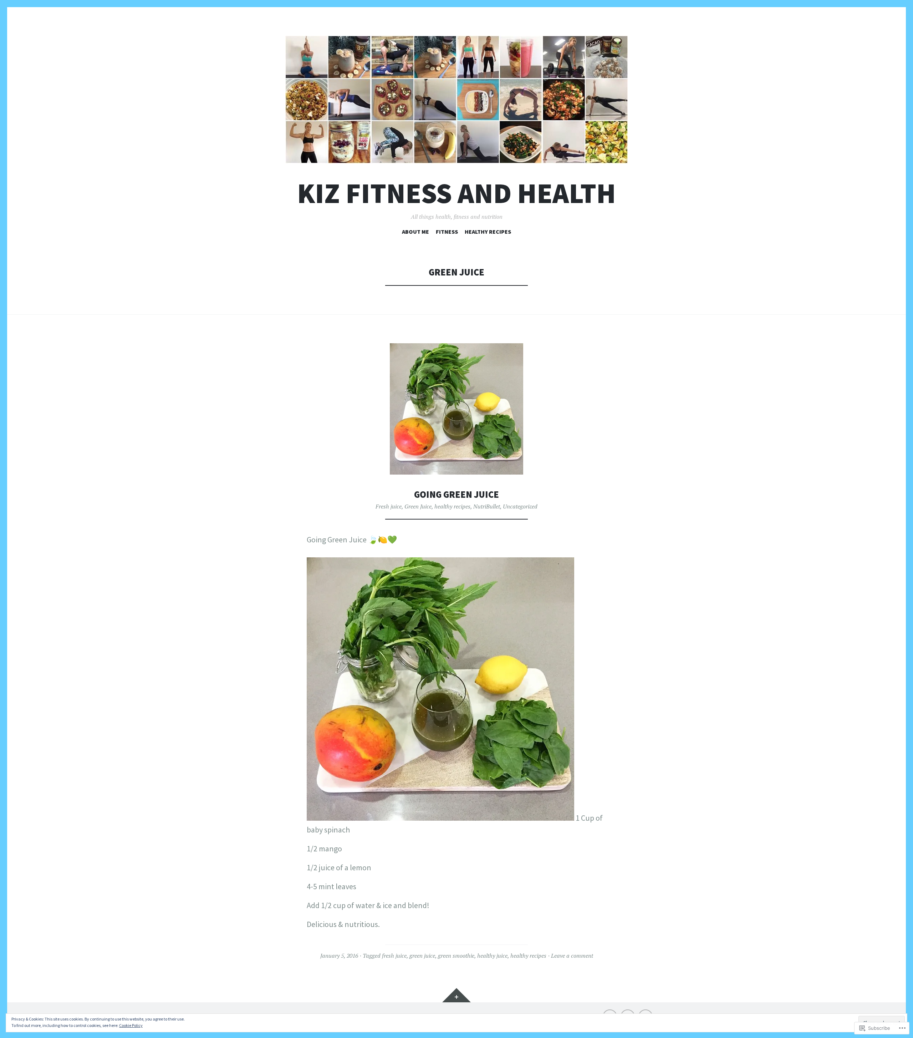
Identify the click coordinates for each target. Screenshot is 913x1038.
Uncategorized (520, 506)
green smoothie (456, 955)
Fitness (447, 231)
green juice (422, 955)
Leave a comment (572, 955)
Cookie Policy (131, 1025)
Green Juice (418, 506)
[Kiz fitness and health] (456, 99)
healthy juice (492, 955)
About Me (415, 231)
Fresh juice (389, 506)
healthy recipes (452, 506)
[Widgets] (456, 995)
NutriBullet (486, 506)
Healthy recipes (488, 231)
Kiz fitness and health (456, 193)
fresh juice (394, 955)
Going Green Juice (456, 494)
